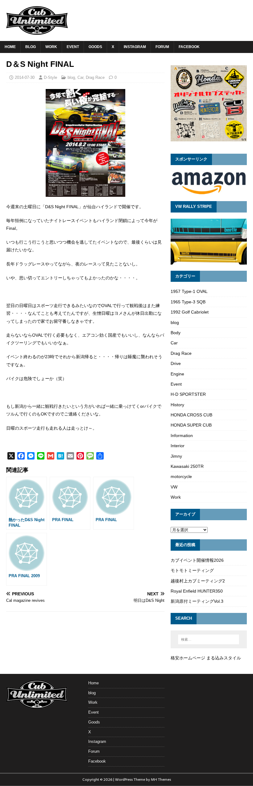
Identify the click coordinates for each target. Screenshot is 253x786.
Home (10, 47)
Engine (177, 373)
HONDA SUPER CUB (191, 425)
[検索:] (208, 639)
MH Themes (161, 779)
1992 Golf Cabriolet (190, 312)
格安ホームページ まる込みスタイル (206, 657)
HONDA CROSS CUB (191, 414)
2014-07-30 (25, 77)
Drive (176, 363)
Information (182, 435)
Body (175, 332)
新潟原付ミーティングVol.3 (197, 601)
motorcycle (181, 476)
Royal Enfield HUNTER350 (197, 591)
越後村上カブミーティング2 (198, 580)
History (177, 404)
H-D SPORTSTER (188, 394)
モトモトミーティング (192, 570)
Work (51, 47)
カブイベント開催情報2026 (197, 560)
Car (80, 77)
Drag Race (95, 77)
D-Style (50, 77)
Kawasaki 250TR (187, 466)
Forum (162, 47)
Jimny (176, 456)
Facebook (189, 47)
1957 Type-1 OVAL (189, 291)
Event (73, 47)
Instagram (135, 47)
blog (30, 47)
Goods (95, 47)
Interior (178, 445)
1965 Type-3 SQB (188, 301)
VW (174, 486)
